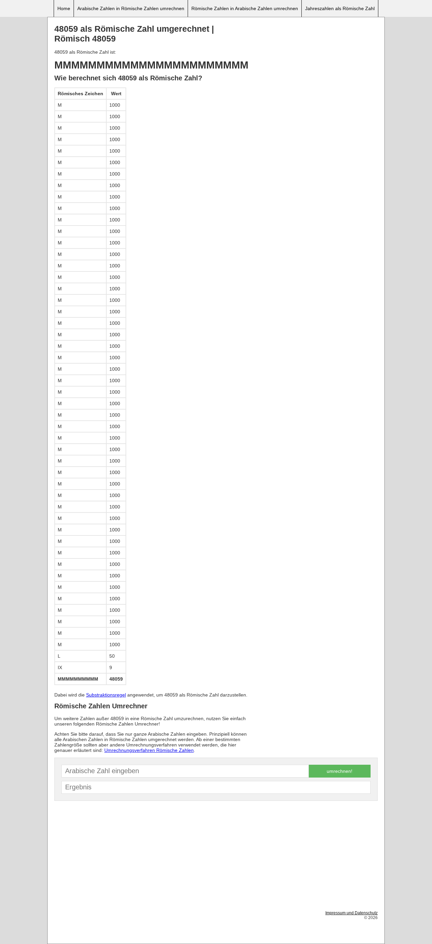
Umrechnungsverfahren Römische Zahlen (149, 750)
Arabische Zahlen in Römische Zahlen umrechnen (130, 8)
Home (63, 8)
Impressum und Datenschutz (351, 913)
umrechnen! (339, 771)
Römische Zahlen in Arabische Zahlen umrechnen (244, 8)
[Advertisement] (314, 71)
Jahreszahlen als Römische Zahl (340, 8)
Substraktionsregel (106, 695)
